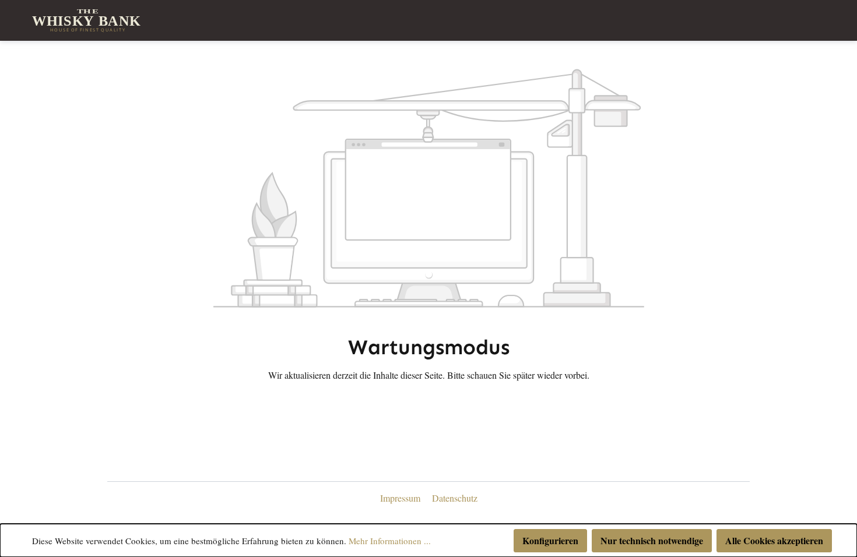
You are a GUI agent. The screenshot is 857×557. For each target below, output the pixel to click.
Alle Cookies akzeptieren (774, 540)
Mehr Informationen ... (390, 541)
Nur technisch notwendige (651, 540)
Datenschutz (454, 498)
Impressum (401, 498)
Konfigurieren (550, 540)
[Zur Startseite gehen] (87, 20)
